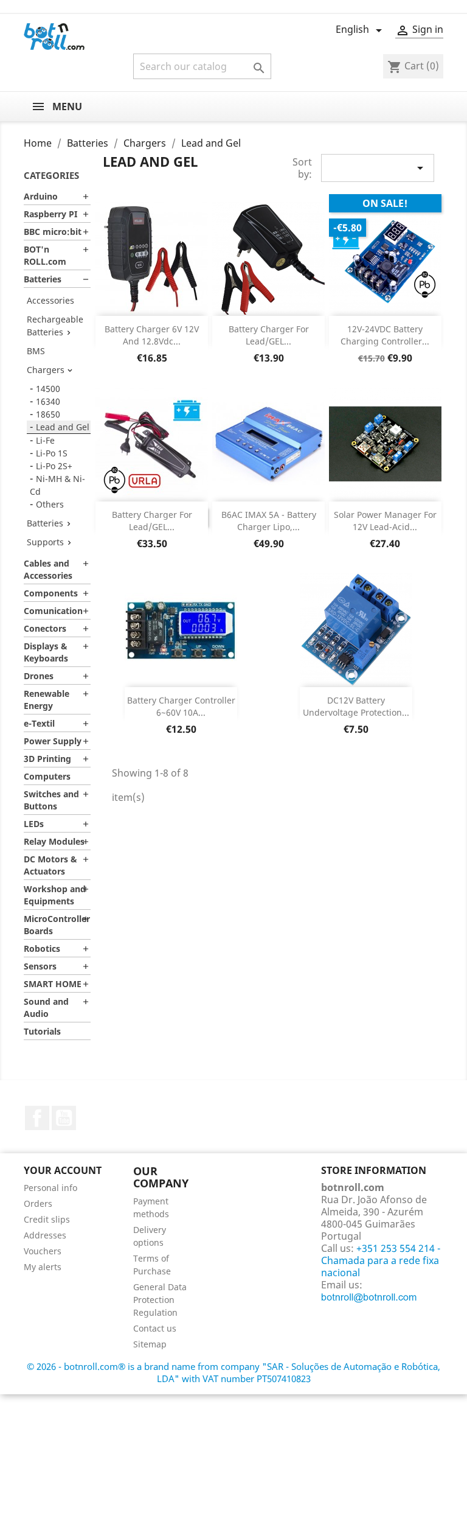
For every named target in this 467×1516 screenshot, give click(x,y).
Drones (39, 676)
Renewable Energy (46, 699)
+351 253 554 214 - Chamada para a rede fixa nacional (380, 1260)
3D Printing (47, 758)
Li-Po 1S (51, 453)
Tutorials (42, 1031)
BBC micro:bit (52, 231)
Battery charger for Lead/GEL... (269, 335)
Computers (47, 776)
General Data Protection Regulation (160, 1299)
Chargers (45, 370)
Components (51, 593)
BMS (36, 351)
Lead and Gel (62, 427)
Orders (38, 1203)
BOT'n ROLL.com (45, 255)
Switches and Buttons (51, 800)
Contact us (154, 1328)
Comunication (53, 611)
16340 (48, 401)
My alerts (42, 1267)
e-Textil (39, 723)
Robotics (42, 948)
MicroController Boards (57, 925)
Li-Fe (45, 440)
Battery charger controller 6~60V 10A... (181, 706)
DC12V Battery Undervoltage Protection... (356, 706)
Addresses (45, 1235)
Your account (63, 1170)
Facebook (37, 1118)
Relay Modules (54, 841)
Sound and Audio (46, 1007)
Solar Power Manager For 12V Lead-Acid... (385, 521)
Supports (45, 542)
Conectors (45, 628)
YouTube (64, 1118)
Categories (51, 175)
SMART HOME (52, 984)
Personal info (50, 1187)
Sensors (40, 966)
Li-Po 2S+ (54, 466)
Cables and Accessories (48, 569)
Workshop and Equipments (55, 895)
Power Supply (52, 741)
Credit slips (47, 1219)
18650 (48, 414)
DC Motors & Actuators (50, 865)
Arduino (41, 196)
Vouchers (42, 1251)
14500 (48, 388)
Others (50, 504)
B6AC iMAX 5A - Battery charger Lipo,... (268, 521)
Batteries (42, 279)
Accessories (50, 300)
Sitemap (150, 1344)
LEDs (34, 824)
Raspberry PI (50, 214)
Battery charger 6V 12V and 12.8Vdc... (152, 335)
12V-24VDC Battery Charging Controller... (385, 335)
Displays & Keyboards (46, 652)
